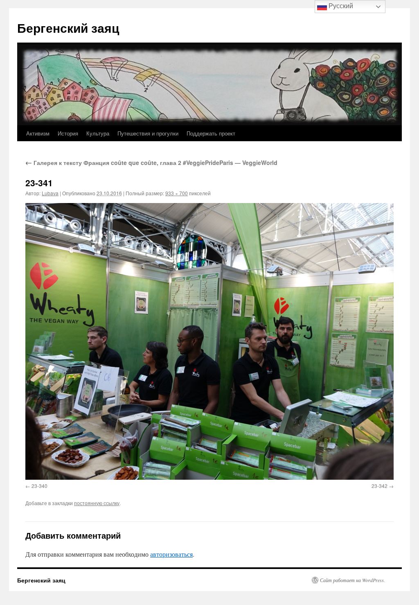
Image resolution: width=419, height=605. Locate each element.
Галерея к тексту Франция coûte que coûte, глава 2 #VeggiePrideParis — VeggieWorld (151, 162)
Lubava (50, 193)
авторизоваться (171, 554)
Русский (340, 5)
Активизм (38, 133)
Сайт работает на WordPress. (352, 580)
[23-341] (209, 341)
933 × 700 (176, 193)
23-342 (379, 485)
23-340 (39, 485)
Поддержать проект (211, 133)
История (68, 133)
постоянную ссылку (96, 502)
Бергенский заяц (68, 27)
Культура (97, 133)
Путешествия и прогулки (147, 133)
